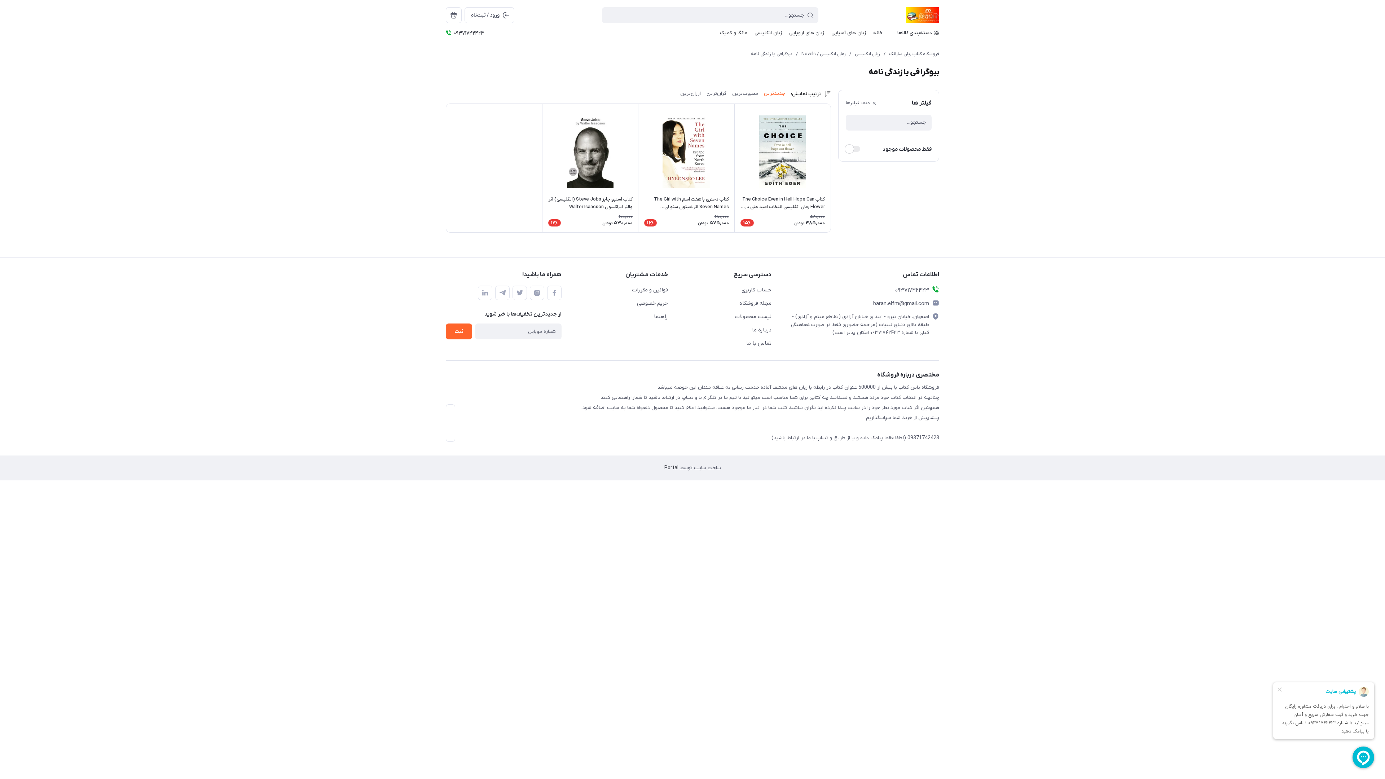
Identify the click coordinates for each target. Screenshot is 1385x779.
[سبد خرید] (454, 15)
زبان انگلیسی (867, 54)
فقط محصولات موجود (907, 149)
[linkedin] (485, 293)
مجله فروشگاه (755, 303)
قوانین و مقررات (650, 290)
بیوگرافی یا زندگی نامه (771, 54)
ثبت (458, 331)
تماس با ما (758, 343)
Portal (671, 468)
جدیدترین (774, 93)
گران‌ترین (716, 93)
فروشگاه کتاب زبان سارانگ (914, 54)
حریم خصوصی (652, 303)
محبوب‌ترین (745, 93)
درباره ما (761, 330)
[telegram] (502, 293)
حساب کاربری (756, 290)
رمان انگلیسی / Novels (823, 54)
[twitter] (520, 293)
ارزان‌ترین (690, 93)
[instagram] (537, 293)
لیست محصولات (753, 316)
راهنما (661, 316)
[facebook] (554, 293)
